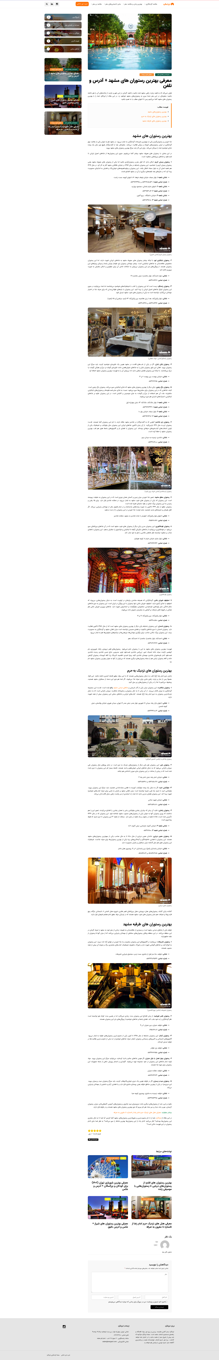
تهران (123, 1158)
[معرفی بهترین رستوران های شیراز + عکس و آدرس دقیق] (108, 1207)
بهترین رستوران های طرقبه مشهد (154, 121)
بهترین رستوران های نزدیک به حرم (154, 116)
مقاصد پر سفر (97, 4)
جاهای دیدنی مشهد (121, 687)
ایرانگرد (158, 1118)
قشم (151, 1158)
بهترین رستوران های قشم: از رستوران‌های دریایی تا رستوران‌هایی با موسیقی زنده (153, 1186)
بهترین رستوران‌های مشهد (157, 112)
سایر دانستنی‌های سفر (113, 4)
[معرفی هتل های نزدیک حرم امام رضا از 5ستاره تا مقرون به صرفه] (151, 1207)
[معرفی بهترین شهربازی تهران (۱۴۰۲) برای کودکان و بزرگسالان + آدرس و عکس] (108, 1166)
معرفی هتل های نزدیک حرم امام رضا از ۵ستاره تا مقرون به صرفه (137, 1112)
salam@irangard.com (109, 1341)
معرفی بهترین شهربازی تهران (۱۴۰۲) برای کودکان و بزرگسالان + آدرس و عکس (110, 1186)
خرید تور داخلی (65, 1355)
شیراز (107, 1199)
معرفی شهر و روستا (147, 75)
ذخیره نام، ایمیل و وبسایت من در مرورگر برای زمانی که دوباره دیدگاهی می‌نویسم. (137, 1302)
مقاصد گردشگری (151, 4)
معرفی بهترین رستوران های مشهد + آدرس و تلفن (64, 74)
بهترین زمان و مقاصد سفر (133, 4)
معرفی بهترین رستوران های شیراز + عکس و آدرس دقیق (110, 1225)
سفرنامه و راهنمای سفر (163, 75)
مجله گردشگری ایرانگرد (53, 1355)
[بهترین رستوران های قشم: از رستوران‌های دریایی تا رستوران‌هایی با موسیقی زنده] (151, 1166)
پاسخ (155, 1245)
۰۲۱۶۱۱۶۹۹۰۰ (117, 1335)
